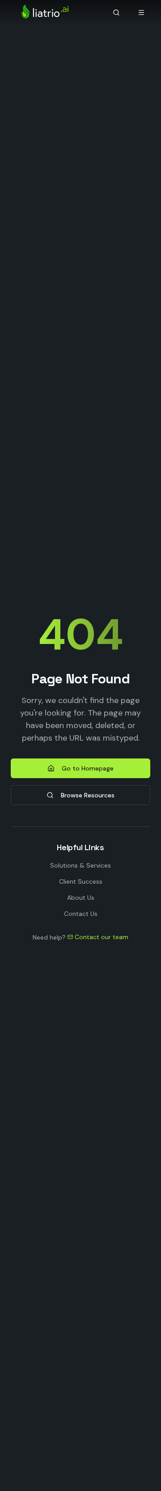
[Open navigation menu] (141, 12)
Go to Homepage (88, 768)
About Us (80, 898)
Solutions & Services (80, 865)
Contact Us (80, 914)
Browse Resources (87, 795)
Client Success (80, 881)
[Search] (116, 12)
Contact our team (101, 937)
